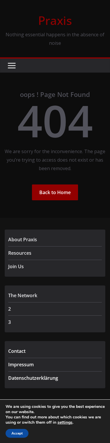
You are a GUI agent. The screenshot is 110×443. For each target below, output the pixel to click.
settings (64, 422)
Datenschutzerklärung (33, 378)
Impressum (21, 364)
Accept (17, 433)
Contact (17, 351)
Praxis (55, 20)
